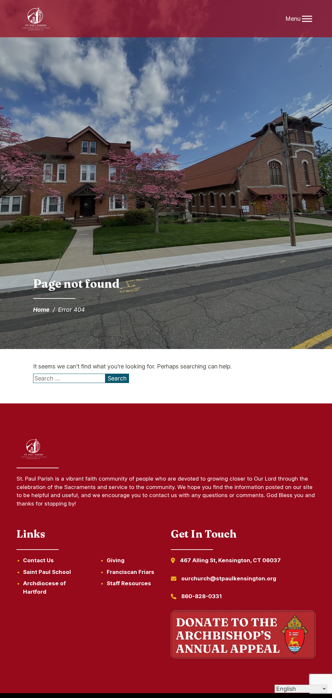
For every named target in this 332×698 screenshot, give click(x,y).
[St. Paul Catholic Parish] (36, 18)
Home (41, 309)
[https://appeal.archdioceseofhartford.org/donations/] (243, 636)
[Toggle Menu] (307, 19)
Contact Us (38, 560)
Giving (115, 560)
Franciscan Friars (130, 572)
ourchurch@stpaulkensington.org (228, 578)
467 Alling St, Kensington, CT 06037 (230, 560)
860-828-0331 (201, 596)
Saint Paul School (47, 572)
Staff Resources (129, 583)
